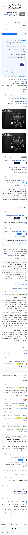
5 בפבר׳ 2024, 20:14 (11, 405)
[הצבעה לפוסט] (12, 72)
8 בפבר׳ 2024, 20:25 (11, 480)
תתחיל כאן (17, 474)
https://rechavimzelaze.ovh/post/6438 (15, 354)
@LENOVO (24, 82)
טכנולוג (23, 234)
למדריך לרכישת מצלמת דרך (21, 285)
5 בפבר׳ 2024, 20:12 (11, 387)
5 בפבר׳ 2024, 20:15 (9, 418)
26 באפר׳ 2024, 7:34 (13, 501)
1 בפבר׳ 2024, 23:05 (11, 40)
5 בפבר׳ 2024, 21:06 (10, 429)
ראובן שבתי (22, 163)
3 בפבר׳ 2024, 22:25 (19, 219)
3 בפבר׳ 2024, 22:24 (13, 182)
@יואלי (25, 366)
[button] (25, 532)
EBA (24, 460)
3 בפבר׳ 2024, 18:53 (19, 164)
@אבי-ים (24, 462)
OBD (14, 185)
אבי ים (23, 429)
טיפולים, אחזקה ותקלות (19, 29)
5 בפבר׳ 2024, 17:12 (11, 294)
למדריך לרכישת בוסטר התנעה (21, 284)
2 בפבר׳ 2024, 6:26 (14, 79)
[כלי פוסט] (3, 72)
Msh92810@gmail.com (17, 288)
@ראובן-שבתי (23, 185)
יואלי (24, 294)
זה (18, 509)
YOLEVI (23, 363)
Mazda (23, 79)
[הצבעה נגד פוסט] (7, 72)
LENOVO (22, 40)
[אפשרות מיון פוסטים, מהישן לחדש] (25, 34)
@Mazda (24, 103)
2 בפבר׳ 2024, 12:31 (13, 101)
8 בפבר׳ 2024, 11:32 (10, 460)
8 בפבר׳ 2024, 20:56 (19, 493)
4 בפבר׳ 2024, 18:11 (9, 234)
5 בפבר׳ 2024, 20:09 (9, 363)
